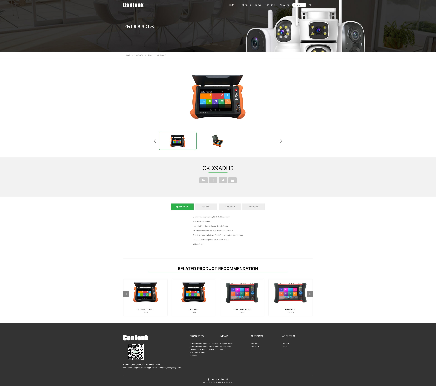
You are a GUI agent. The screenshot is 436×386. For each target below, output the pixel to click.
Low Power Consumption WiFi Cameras (204, 346)
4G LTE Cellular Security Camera (202, 349)
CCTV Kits (193, 355)
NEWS (258, 5)
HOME (127, 55)
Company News (226, 343)
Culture (284, 346)
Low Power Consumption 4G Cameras (204, 343)
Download (255, 343)
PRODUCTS (245, 5)
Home (232, 5)
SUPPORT (270, 5)
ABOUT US (285, 5)
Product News (225, 346)
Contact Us (255, 346)
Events (222, 349)
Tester (150, 55)
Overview (285, 343)
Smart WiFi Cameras (197, 352)
